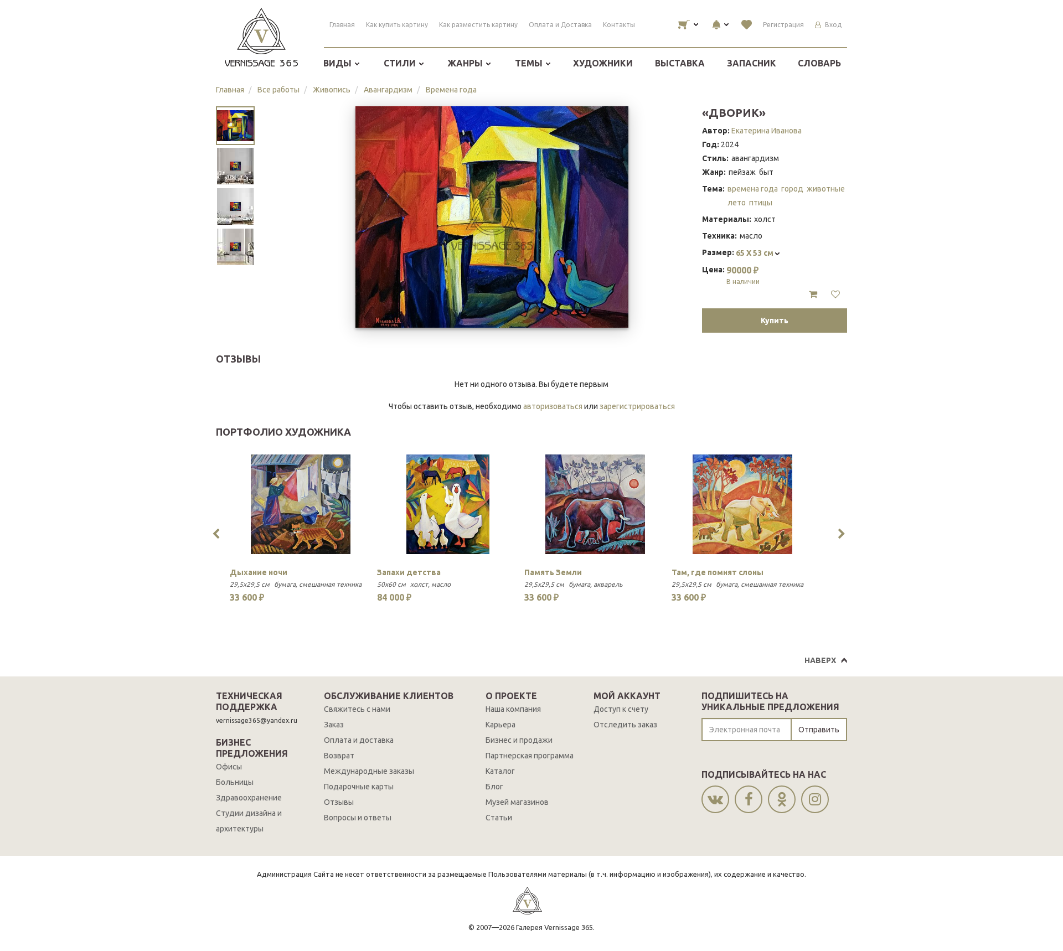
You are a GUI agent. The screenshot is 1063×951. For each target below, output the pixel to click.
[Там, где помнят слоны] (742, 504)
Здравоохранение (249, 797)
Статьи (499, 817)
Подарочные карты (359, 786)
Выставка (680, 63)
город (792, 188)
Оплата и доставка (359, 740)
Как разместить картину (478, 24)
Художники (603, 63)
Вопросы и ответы (357, 817)
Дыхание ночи (258, 572)
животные (826, 188)
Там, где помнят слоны (717, 572)
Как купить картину (397, 24)
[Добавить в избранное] (835, 294)
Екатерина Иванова (766, 130)
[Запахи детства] (448, 504)
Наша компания (513, 709)
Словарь (819, 63)
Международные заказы (369, 771)
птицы (760, 202)
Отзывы (339, 802)
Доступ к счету (621, 709)
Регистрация (783, 24)
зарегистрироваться (637, 406)
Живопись (331, 89)
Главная (342, 24)
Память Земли (553, 572)
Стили (401, 63)
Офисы (229, 766)
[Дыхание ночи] (300, 504)
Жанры (466, 63)
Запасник (751, 63)
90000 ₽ (743, 275)
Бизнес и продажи (519, 740)
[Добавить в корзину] (813, 294)
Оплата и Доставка (560, 24)
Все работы (278, 89)
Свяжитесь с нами (357, 709)
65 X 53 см (755, 253)
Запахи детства (409, 572)
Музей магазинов (517, 802)
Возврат (339, 755)
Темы (530, 63)
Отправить (818, 729)
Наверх (820, 660)
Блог (494, 786)
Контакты (619, 24)
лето (736, 202)
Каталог (500, 771)
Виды (338, 63)
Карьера (500, 724)
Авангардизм (388, 89)
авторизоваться (552, 406)
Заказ (334, 724)
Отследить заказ (625, 724)
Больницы (235, 782)
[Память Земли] (595, 504)
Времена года (451, 89)
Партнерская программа (530, 755)
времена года (752, 188)
